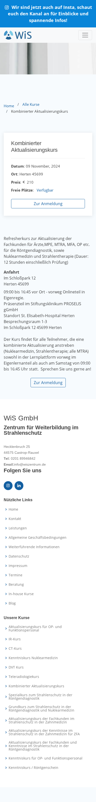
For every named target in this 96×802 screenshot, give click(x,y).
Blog (12, 603)
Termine (15, 575)
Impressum (18, 565)
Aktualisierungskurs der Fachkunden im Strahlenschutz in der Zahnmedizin (41, 720)
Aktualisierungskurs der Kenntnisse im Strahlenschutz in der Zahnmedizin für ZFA (44, 732)
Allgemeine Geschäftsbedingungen (37, 537)
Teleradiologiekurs (24, 676)
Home (9, 105)
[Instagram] (8, 485)
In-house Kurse (21, 594)
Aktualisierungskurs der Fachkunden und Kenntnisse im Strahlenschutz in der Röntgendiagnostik (43, 746)
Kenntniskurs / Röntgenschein (33, 767)
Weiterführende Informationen (34, 547)
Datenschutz (19, 556)
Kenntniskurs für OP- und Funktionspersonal (45, 758)
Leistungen (18, 528)
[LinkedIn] (19, 485)
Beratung (16, 584)
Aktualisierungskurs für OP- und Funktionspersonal (35, 628)
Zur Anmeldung (48, 203)
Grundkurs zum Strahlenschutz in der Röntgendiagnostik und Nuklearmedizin (41, 708)
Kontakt (15, 518)
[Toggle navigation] (85, 35)
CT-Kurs (15, 648)
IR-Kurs (15, 639)
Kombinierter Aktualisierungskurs (36, 686)
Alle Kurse (30, 104)
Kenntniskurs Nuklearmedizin (33, 658)
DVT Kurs (16, 667)
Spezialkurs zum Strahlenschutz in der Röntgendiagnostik (40, 696)
